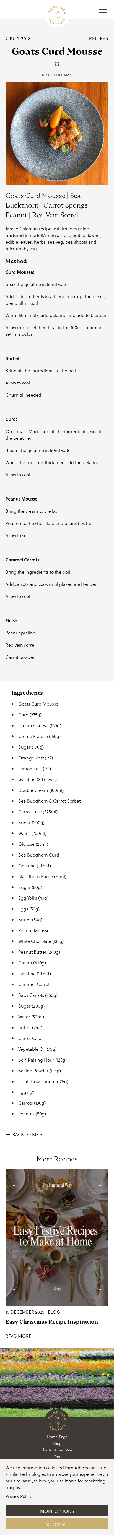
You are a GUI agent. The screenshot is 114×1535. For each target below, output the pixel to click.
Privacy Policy (18, 1496)
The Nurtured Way (57, 1450)
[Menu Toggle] (102, 9)
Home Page (57, 1437)
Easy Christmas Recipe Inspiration (52, 1321)
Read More (18, 1336)
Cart (57, 1456)
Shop (57, 1443)
